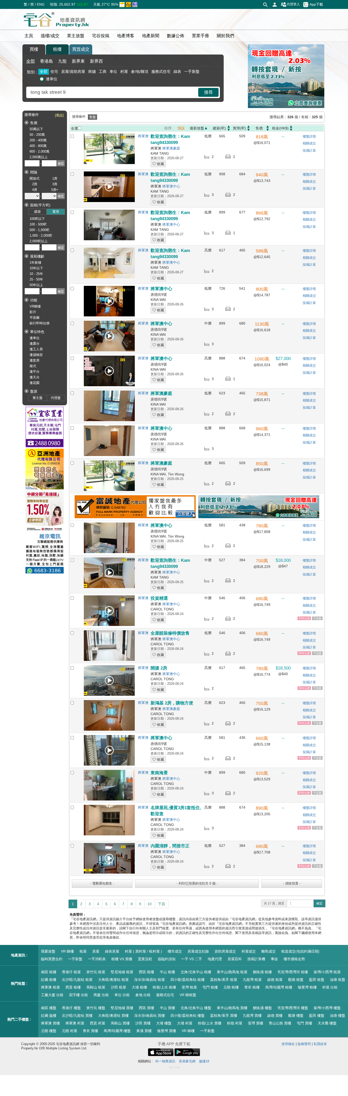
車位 (113, 71)
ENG (41, 4)
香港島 (46, 61)
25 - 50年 (36, 279)
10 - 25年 (36, 274)
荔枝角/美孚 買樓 (223, 1015)
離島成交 (268, 951)
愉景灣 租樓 (307, 987)
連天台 (34, 377)
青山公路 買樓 (280, 1023)
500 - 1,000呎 (39, 230)
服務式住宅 (160, 71)
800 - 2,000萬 (39, 151)
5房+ (54, 190)
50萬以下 (36, 129)
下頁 (161, 904)
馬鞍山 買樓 (120, 1023)
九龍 (62, 61)
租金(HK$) (280, 128)
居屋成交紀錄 (198, 951)
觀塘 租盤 (295, 980)
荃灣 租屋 (189, 987)
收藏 (160, 164)
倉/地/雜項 (139, 71)
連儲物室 (36, 355)
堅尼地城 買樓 (122, 1008)
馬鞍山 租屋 (95, 987)
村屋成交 (249, 951)
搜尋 (208, 92)
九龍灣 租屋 (252, 980)
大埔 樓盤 (163, 1023)
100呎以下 (37, 219)
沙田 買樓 (143, 1023)
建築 (37, 211)
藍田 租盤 (316, 980)
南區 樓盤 (48, 1008)
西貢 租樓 (73, 987)
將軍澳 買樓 (50, 1023)
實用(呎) (239, 128)
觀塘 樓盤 (295, 1015)
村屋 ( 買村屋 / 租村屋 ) (143, 951)
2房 (34, 184)
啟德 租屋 (275, 980)
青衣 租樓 (252, 987)
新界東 (78, 61)
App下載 (316, 4)
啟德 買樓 (275, 1015)
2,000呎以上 (39, 241)
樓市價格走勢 (294, 959)
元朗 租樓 (231, 987)
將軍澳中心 (171, 186)
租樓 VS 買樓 (121, 959)
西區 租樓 (146, 972)
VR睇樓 (35, 306)
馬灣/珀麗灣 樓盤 (117, 1031)
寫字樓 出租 (78, 995)
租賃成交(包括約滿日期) (300, 951)
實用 (55, 211)
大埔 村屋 (184, 1023)
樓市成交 (175, 951)
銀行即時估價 (39, 323)
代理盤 (56, 398)
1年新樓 (35, 262)
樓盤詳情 (309, 136)
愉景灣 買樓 (166, 1031)
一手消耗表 (97, 959)
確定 (319, 903)
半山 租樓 (167, 972)
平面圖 (34, 317)
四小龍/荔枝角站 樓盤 (187, 1015)
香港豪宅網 (187, 1061)
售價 (259, 128)
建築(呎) (219, 128)
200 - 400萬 (38, 140)
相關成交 (309, 143)
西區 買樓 (146, 1008)
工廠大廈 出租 (52, 995)
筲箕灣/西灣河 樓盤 (292, 1008)
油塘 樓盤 (337, 1015)
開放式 (34, 178)
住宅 (54, 71)
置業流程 (145, 959)
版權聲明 (304, 1044)
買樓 (34, 49)
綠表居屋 (112, 951)
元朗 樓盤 (48, 1031)
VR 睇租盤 (188, 995)
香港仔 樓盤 (71, 1008)
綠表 (177, 71)
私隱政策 (320, 1044)
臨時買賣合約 (51, 959)
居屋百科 (234, 959)
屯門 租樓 (210, 987)
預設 (181, 128)
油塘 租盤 (337, 980)
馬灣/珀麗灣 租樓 (278, 987)
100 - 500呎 (38, 224)
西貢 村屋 (97, 1023)
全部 (30, 61)
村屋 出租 (330, 987)
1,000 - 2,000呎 (41, 235)
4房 (34, 190)
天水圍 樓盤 (327, 1023)
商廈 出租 (101, 995)
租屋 (83, 951)
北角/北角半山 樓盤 (196, 1008)
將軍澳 (143, 136)
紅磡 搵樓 (48, 1015)
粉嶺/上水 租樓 (164, 987)
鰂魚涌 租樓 (262, 972)
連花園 (34, 383)
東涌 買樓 (144, 1031)
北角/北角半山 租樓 (196, 972)
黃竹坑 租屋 (95, 972)
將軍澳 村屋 (74, 1023)
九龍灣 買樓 (252, 1015)
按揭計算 (309, 150)
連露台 (34, 343)
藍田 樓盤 (316, 1015)
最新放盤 (197, 128)
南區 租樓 (48, 972)
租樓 (57, 49)
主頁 (28, 35)
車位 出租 (122, 995)
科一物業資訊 (165, 1061)
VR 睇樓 (67, 951)
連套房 (34, 360)
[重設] (59, 115)
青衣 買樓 (90, 1031)
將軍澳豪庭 (171, 148)
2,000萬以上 (39, 157)
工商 (102, 71)
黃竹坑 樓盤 (95, 1008)
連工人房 (36, 349)
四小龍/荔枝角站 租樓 (187, 980)
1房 (54, 178)
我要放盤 (48, 951)
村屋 (124, 71)
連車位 (51, 79)
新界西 (96, 61)
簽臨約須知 (167, 959)
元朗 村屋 (69, 1031)
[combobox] (113, 92)
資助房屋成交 (225, 951)
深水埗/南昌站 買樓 (149, 1015)
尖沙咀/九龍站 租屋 (77, 980)
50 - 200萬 (37, 135)
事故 (274, 959)
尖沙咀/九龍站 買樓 (77, 1015)
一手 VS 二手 (191, 959)
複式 (33, 366)
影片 (33, 312)
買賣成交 (80, 49)
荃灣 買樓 (255, 1023)
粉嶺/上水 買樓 (209, 1023)
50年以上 (36, 285)
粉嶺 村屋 (234, 1023)
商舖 (92, 71)
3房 (54, 184)
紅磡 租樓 (48, 980)
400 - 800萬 (38, 146)
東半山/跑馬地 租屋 (232, 972)
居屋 (95, 951)
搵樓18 (204, 1061)
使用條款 (288, 1044)
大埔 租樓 (139, 987)
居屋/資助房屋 (73, 71)
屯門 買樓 (304, 1023)
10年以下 (36, 268)
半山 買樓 (167, 1008)
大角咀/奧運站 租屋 (113, 980)
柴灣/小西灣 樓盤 (327, 1008)
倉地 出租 (143, 995)
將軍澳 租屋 (50, 987)
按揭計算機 (256, 959)
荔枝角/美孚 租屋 (223, 980)
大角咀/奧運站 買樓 (113, 1015)
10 (150, 904)
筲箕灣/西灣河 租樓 (292, 972)
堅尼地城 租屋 (122, 972)
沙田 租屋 (118, 987)
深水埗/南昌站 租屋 (149, 980)
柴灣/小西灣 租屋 (327, 972)
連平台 (34, 371)
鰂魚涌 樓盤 (262, 1008)
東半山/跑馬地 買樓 (232, 1008)
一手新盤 (191, 71)
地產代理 (215, 959)
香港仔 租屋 (71, 972)
